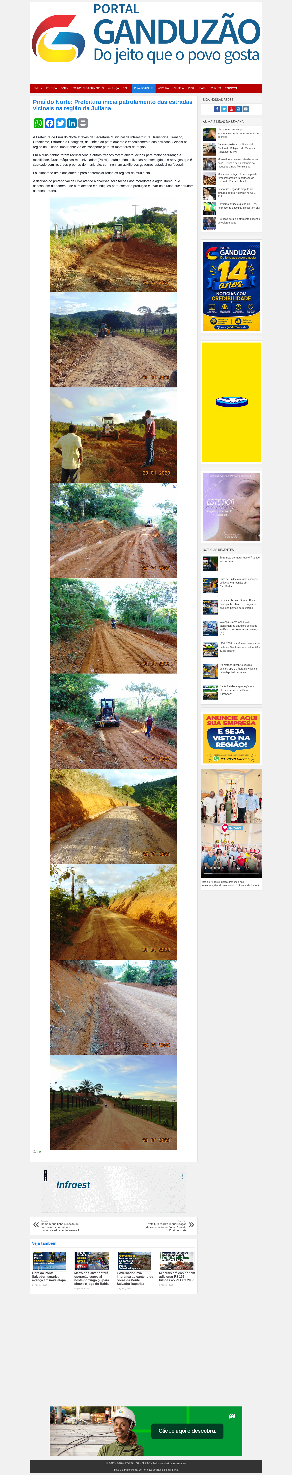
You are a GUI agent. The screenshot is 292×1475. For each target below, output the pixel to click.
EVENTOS (215, 88)
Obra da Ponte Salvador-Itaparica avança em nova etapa (49, 1276)
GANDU (65, 88)
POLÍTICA (51, 88)
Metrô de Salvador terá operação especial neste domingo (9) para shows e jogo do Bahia (91, 1278)
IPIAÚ (191, 88)
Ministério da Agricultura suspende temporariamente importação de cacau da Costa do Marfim (237, 178)
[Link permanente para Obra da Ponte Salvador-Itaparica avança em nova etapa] (49, 1261)
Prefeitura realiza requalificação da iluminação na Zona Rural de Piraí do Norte (166, 1226)
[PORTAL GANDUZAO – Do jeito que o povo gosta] (146, 33)
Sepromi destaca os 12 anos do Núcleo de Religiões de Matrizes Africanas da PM (236, 148)
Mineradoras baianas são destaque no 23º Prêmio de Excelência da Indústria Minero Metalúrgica (238, 163)
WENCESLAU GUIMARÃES (88, 88)
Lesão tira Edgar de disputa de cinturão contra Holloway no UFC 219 (236, 193)
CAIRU (126, 88)
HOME (35, 88)
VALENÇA (113, 88)
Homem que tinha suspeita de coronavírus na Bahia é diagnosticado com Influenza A (60, 1226)
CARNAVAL (231, 88)
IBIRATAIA (178, 88)
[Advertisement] (146, 73)
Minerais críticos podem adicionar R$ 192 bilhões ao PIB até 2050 (177, 1276)
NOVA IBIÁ (163, 88)
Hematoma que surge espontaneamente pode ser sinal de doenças (238, 133)
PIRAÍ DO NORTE (144, 88)
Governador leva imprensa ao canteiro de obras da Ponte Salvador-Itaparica (135, 1278)
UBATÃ (202, 88)
